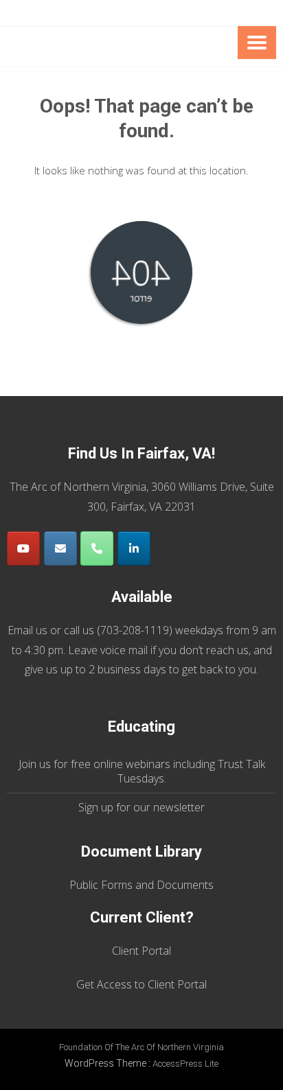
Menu (257, 42)
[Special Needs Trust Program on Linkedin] (133, 548)
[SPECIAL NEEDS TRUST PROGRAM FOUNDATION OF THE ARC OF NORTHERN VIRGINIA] (115, 46)
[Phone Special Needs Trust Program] (96, 548)
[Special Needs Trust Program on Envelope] (60, 548)
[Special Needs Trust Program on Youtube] (23, 548)
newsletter (179, 807)
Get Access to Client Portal (141, 984)
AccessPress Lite (185, 1063)
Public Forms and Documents (141, 884)
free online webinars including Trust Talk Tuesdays (168, 771)
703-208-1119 (134, 630)
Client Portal (141, 950)
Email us (27, 630)
